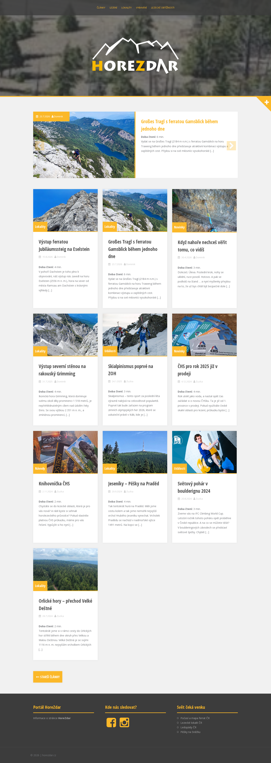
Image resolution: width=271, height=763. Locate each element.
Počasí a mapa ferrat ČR (195, 718)
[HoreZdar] (135, 55)
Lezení (113, 7)
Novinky (179, 227)
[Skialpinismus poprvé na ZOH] (135, 335)
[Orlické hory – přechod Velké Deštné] (65, 569)
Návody (40, 468)
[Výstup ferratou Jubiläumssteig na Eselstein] (65, 210)
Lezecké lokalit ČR (191, 722)
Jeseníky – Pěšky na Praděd (133, 483)
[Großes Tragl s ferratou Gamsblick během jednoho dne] (84, 145)
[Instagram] (124, 725)
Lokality (126, 7)
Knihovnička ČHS (54, 483)
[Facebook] (111, 725)
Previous (39, 145)
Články (101, 7)
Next (231, 145)
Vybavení (141, 7)
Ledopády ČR (188, 727)
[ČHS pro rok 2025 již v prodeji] (204, 335)
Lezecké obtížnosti (162, 7)
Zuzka (129, 381)
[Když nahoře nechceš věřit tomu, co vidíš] (204, 210)
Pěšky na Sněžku (190, 732)
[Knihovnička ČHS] (65, 452)
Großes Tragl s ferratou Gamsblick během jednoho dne (132, 249)
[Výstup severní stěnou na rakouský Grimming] (65, 335)
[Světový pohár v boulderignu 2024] (204, 452)
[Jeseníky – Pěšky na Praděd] (135, 452)
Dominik (58, 116)
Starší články (50, 677)
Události (110, 351)
